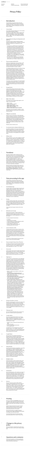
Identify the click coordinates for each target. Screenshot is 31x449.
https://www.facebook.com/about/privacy (13, 287)
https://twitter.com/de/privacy (14, 278)
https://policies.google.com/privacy (12, 275)
